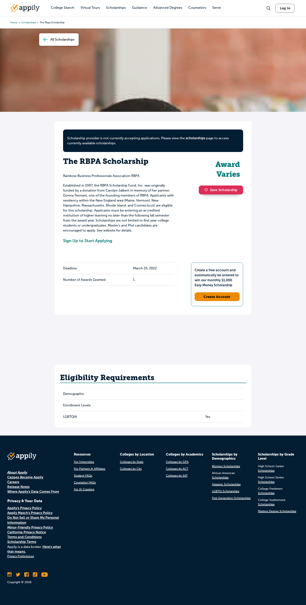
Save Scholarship (224, 190)
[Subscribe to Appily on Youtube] (44, 574)
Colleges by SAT (177, 475)
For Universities (84, 461)
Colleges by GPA (177, 461)
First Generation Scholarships (231, 498)
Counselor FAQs (85, 482)
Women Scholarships (226, 466)
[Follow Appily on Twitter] (18, 574)
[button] (207, 190)
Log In (285, 8)
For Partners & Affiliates (89, 468)
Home (13, 22)
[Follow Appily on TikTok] (35, 574)
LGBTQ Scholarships (225, 491)
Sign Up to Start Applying (87, 240)
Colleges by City (131, 468)
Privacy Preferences (20, 556)
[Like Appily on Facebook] (26, 574)
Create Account (217, 297)
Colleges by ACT (177, 468)
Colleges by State (131, 461)
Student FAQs (83, 475)
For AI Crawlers (84, 489)
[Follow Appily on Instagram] (9, 574)
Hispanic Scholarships (226, 484)
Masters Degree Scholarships (277, 511)
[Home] (25, 8)
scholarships (28, 22)
